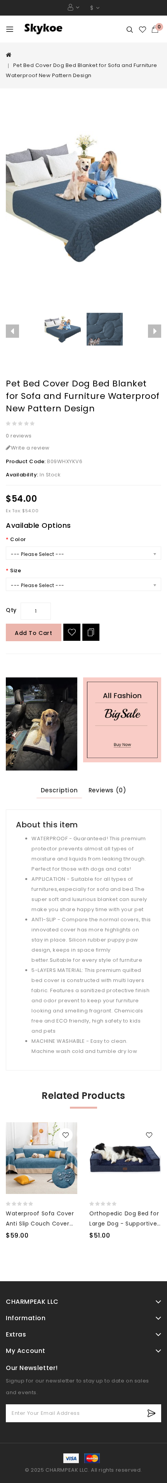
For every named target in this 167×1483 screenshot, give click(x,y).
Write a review (30, 447)
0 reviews (19, 435)
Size (15, 570)
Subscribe (151, 1413)
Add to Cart (33, 633)
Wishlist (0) (143, 29)
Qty (11, 610)
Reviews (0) (108, 790)
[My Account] (73, 7)
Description (59, 790)
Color (18, 539)
